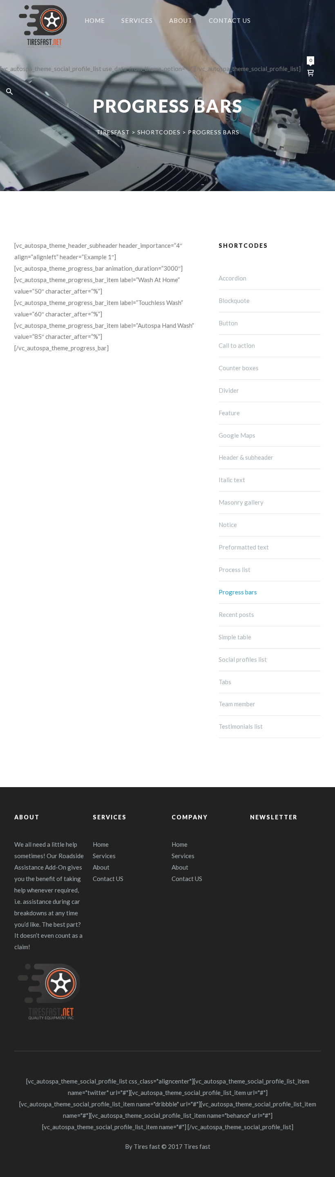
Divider (229, 390)
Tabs (225, 681)
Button (228, 323)
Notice (228, 524)
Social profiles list (243, 659)
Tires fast (147, 1146)
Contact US (108, 878)
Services (104, 855)
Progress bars (238, 592)
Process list (234, 569)
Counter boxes (239, 368)
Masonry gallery (241, 502)
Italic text (232, 479)
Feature (229, 412)
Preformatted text (244, 547)
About (101, 867)
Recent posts (236, 614)
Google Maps (237, 435)
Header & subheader (246, 457)
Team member (237, 704)
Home (101, 844)
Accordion (232, 278)
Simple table (235, 637)
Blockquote (234, 300)
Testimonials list (241, 726)
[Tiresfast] (42, 26)
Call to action (237, 345)
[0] (310, 72)
